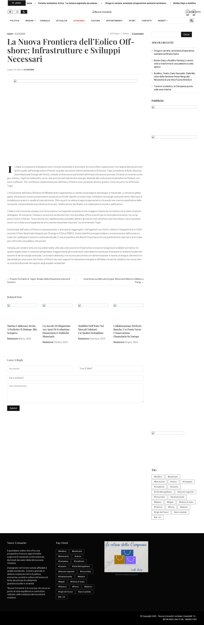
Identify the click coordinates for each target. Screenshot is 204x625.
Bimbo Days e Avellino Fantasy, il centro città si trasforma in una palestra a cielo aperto (173, 63)
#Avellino (158, 477)
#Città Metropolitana (163, 492)
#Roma (171, 507)
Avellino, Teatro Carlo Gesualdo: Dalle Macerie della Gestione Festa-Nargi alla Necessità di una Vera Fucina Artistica (175, 76)
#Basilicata (173, 477)
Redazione (12, 338)
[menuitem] (15, 21)
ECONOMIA (20, 33)
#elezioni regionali (185, 492)
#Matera (157, 502)
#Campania (187, 482)
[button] (10, 12)
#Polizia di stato (186, 502)
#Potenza (158, 507)
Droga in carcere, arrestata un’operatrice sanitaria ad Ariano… (128, 3)
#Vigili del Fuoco (161, 512)
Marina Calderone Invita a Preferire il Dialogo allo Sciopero (22, 329)
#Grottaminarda (177, 497)
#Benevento (159, 482)
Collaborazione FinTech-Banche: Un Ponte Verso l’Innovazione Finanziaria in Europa (127, 331)
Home (10, 33)
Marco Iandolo (180, 512)
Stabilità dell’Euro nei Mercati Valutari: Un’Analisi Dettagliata (91, 329)
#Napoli (170, 502)
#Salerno (184, 507)
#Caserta (174, 487)
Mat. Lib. (157, 517)
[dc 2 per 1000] (174, 307)
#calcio (173, 482)
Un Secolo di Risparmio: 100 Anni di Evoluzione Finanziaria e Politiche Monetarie (57, 331)
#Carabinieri (159, 487)
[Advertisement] (174, 235)
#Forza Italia (159, 497)
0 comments (138, 33)
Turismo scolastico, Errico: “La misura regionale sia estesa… (60, 3)
